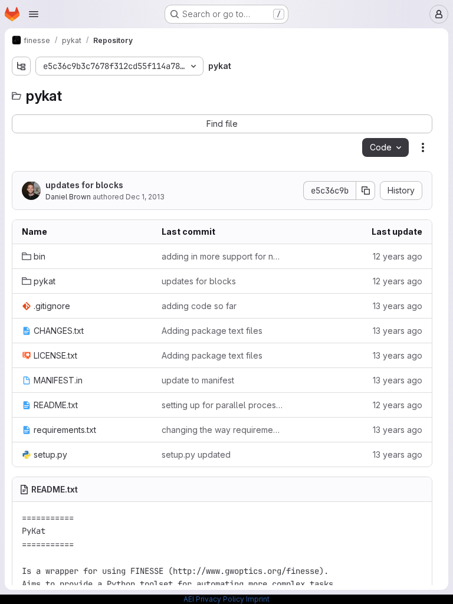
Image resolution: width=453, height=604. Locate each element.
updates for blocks (84, 185)
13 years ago (397, 306)
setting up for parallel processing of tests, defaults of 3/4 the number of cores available (222, 405)
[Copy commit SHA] (365, 190)
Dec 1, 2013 (145, 196)
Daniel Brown (68, 196)
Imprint (258, 599)
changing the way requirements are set (222, 430)
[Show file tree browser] (21, 66)
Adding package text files (212, 331)
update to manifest (198, 380)
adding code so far (199, 306)
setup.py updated (196, 454)
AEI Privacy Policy (213, 599)
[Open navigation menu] (33, 14)
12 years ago (397, 256)
